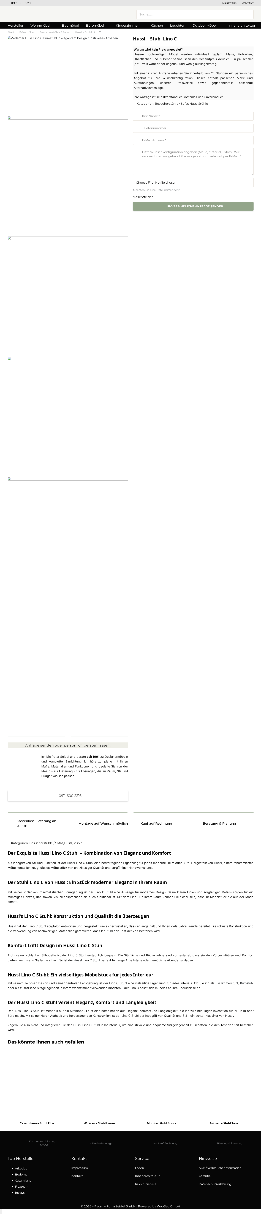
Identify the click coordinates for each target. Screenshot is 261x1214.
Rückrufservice (145, 1184)
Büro (186, 863)
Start (11, 32)
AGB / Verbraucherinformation (220, 1168)
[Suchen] (249, 14)
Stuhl (89, 863)
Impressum (229, 3)
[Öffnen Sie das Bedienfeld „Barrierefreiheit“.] (1, 1211)
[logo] (43, 14)
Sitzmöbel (77, 1011)
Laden (139, 1168)
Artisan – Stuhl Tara (224, 1123)
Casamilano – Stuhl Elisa (37, 1123)
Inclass (20, 1192)
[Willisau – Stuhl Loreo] (99, 1098)
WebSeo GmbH (168, 1206)
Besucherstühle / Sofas (54, 32)
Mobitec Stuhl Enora (161, 1123)
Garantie (205, 1176)
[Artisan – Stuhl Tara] (224, 1082)
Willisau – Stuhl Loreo (99, 1123)
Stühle (203, 103)
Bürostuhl (247, 983)
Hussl (193, 103)
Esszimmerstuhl (227, 983)
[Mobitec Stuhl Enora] (161, 1088)
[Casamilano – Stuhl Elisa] (37, 1088)
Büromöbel (26, 32)
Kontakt (247, 3)
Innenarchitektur (147, 1176)
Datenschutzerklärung (215, 1184)
